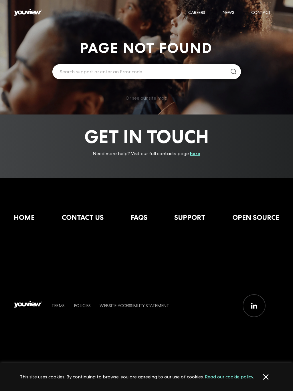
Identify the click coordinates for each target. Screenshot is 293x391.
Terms (58, 305)
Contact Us (83, 217)
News (228, 12)
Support (189, 217)
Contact (261, 12)
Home (24, 217)
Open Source (255, 217)
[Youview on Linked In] (254, 305)
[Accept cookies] (265, 377)
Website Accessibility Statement (134, 305)
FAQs (139, 217)
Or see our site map (146, 98)
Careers (196, 12)
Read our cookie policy (229, 377)
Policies (82, 305)
